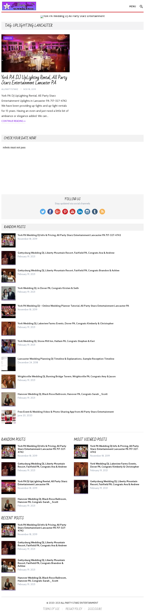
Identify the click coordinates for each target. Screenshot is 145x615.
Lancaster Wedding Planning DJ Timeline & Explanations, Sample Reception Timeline (66, 358)
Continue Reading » (13, 121)
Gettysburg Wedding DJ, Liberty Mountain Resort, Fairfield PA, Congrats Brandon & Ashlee (68, 270)
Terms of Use (51, 609)
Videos (8, 38)
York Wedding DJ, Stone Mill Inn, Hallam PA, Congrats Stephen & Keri (56, 341)
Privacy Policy (74, 609)
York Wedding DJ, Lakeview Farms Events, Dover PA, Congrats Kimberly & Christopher (66, 323)
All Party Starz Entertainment (79, 602)
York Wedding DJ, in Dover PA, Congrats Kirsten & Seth (48, 288)
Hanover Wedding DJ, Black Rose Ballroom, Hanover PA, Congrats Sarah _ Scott (63, 394)
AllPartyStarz (9, 89)
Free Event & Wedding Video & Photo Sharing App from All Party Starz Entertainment (66, 411)
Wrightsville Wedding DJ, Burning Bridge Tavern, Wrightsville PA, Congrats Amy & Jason (67, 376)
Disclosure (95, 609)
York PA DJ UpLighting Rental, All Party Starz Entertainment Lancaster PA (34, 80)
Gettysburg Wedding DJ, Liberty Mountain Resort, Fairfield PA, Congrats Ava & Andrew (66, 252)
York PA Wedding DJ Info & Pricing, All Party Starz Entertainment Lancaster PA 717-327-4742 (69, 235)
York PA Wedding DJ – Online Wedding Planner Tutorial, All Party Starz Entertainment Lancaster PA (73, 305)
